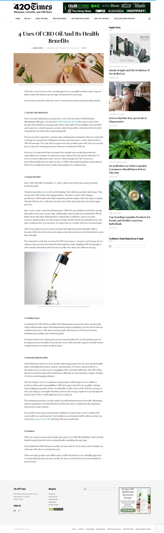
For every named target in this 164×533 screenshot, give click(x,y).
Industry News (59, 18)
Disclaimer (52, 502)
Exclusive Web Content (124, 18)
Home (17, 18)
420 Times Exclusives (80, 18)
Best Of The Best (101, 18)
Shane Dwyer (38, 48)
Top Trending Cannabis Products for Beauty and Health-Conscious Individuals (129, 220)
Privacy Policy (54, 505)
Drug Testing (42, 18)
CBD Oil (27, 18)
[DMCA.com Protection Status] (56, 509)
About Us (52, 494)
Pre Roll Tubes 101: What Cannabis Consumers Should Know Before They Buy (128, 169)
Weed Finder (53, 499)
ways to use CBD (42, 419)
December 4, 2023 (53, 48)
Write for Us (53, 497)
